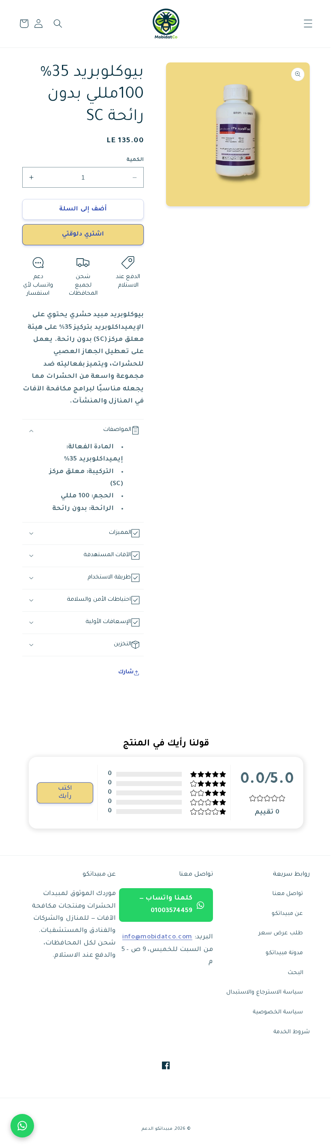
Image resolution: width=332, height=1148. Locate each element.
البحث (289, 973)
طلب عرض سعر (274, 933)
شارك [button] (122, 672)
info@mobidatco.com (153, 937)
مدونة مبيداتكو (278, 953)
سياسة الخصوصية (272, 1012)
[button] (301, 23)
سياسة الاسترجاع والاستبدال (258, 993)
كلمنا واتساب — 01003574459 (161, 904)
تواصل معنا (281, 894)
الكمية (132, 160)
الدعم (144, 1129)
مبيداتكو (161, 1129)
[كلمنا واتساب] (22, 1125)
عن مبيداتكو (281, 914)
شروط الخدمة (285, 1032)
